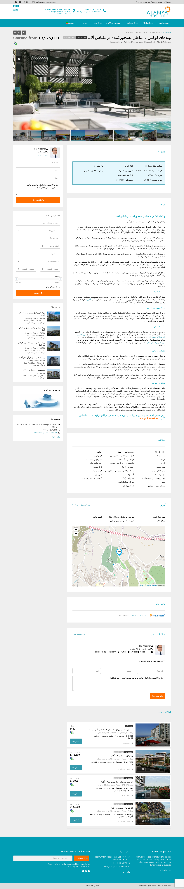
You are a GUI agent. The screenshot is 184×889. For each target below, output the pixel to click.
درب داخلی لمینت (158, 471)
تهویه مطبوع (160, 467)
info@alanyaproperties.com (46, 433)
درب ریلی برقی (159, 474)
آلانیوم (88, 299)
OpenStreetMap (151, 585)
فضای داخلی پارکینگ (126, 452)
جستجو (36, 293)
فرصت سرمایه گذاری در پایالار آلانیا (117, 781)
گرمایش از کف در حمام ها (92, 478)
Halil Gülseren (126, 795)
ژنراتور (99, 452)
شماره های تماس (92, 885)
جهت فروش (82, 37)
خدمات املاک (148, 23)
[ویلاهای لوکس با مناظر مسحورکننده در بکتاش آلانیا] (119, 552)
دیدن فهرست (43, 155)
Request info (157, 696)
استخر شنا (161, 456)
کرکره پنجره (97, 467)
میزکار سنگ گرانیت (126, 482)
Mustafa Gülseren (124, 769)
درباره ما (98, 23)
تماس (84, 23)
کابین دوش (98, 456)
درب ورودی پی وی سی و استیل (153, 478)
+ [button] (76, 529)
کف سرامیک (97, 471)
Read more (166, 870)
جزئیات (75, 741)
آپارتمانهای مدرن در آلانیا (122, 808)
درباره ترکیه (132, 23)
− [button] (76, 533)
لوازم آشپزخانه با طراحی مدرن (122, 456)
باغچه (163, 463)
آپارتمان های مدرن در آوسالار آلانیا (32, 357)
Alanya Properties (148, 418)
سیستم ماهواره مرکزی (156, 486)
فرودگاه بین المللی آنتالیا (156, 343)
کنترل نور (98, 474)
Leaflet (141, 585)
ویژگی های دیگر (52, 287)
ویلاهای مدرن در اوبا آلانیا (122, 755)
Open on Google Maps (82, 505)
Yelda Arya (127, 743)
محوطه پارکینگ (128, 478)
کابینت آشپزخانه (96, 463)
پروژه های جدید (69, 37)
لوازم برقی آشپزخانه (125, 459)
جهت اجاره (129, 726)
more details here (138, 616)
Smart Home (160, 452)
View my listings (78, 634)
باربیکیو (162, 459)
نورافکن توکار (128, 486)
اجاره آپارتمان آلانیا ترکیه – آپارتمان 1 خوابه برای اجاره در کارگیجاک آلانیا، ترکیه (111, 729)
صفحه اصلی (163, 23)
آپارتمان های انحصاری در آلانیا (34, 370)
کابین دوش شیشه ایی (93, 459)
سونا (163, 482)
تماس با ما (56, 437)
